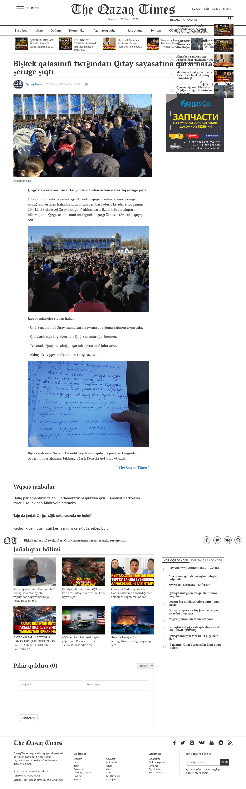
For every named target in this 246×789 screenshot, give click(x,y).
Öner (109, 765)
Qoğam (56, 30)
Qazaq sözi (80, 769)
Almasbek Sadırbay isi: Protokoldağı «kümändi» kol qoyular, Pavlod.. (194, 59)
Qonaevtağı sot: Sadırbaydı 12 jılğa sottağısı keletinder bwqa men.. (194, 90)
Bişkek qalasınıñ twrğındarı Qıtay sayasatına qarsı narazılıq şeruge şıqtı (75, 540)
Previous (10, 45)
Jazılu (224, 762)
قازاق (206, 8)
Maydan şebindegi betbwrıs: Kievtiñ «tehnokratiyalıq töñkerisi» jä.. (194, 75)
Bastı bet (21, 30)
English (228, 8)
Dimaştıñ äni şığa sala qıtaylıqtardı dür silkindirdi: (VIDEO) (195, 629)
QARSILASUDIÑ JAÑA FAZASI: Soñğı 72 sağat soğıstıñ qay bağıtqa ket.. (192, 28)
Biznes (77, 779)
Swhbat (156, 30)
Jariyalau (28, 717)
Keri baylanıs (156, 772)
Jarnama (153, 765)
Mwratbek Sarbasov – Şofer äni (189, 584)
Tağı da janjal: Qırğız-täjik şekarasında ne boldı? (52, 515)
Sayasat (110, 759)
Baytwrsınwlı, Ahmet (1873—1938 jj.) (194, 567)
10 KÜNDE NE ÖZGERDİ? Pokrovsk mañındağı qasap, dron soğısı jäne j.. (194, 44)
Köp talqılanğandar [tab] (206, 560)
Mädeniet (111, 762)
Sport (109, 772)
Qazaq (216, 8)
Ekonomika (77, 30)
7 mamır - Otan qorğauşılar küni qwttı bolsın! (195, 646)
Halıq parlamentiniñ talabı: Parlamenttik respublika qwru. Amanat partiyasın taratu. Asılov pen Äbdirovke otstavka (76, 500)
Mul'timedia (113, 776)
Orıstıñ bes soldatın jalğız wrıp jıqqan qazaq (194, 603)
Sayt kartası (155, 769)
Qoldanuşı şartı (157, 762)
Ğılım (109, 769)
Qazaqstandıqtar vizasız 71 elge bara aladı (193, 637)
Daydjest (111, 779)
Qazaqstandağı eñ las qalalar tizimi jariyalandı (193, 595)
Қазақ (196, 8)
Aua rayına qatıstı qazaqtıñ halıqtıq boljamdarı (193, 578)
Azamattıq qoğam (106, 30)
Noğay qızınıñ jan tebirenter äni (191, 619)
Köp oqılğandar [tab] (176, 560)
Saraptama (135, 30)
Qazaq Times (34, 84)
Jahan (39, 30)
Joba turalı (154, 759)
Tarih (76, 765)
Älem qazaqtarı (82, 772)
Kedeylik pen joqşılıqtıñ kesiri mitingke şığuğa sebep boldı (61, 528)
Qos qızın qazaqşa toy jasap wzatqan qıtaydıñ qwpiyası (194, 612)
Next (235, 45)
